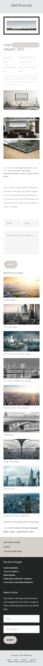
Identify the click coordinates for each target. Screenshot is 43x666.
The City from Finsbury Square (17, 354)
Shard (6, 176)
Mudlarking (8, 434)
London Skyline (33, 174)
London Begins (10, 300)
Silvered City (9, 489)
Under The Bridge (11, 461)
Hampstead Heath (11, 174)
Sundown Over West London (16, 408)
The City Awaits (10, 327)
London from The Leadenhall (16, 516)
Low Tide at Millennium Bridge (17, 381)
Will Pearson (21, 5)
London (27, 168)
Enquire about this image (25, 45)
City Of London (14, 171)
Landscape (18, 168)
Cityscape (25, 171)
